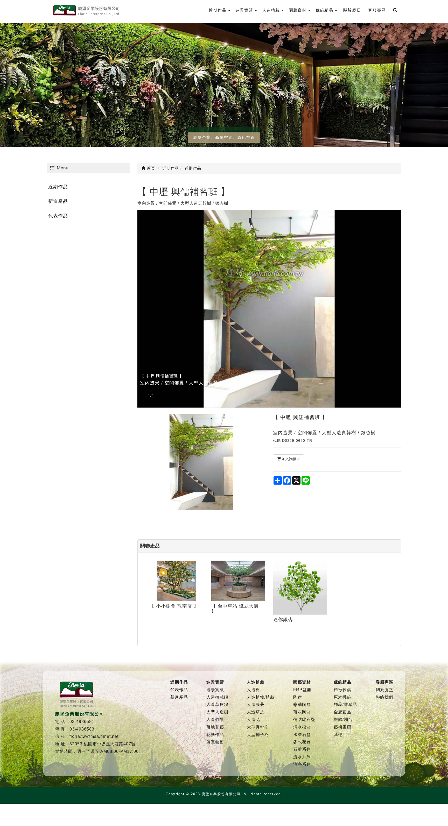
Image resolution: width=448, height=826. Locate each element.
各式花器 (302, 742)
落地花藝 (215, 727)
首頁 (150, 168)
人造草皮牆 (217, 704)
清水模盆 (302, 727)
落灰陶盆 (302, 712)
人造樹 (253, 689)
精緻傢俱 (342, 689)
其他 (338, 734)
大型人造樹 (217, 712)
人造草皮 (255, 712)
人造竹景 (215, 719)
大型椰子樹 (258, 734)
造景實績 (215, 689)
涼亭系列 (302, 764)
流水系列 (302, 757)
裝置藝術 (215, 742)
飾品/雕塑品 (345, 704)
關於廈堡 (384, 689)
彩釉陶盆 (302, 704)
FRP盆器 (302, 689)
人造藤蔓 (255, 704)
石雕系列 (302, 749)
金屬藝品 (342, 712)
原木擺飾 (342, 697)
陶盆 (297, 697)
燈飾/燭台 (343, 719)
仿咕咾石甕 (304, 719)
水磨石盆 (302, 734)
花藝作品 (215, 734)
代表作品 (58, 215)
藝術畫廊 (342, 727)
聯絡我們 (384, 697)
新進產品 (58, 201)
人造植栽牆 (217, 697)
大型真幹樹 (258, 727)
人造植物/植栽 (261, 697)
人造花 (253, 719)
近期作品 (58, 186)
